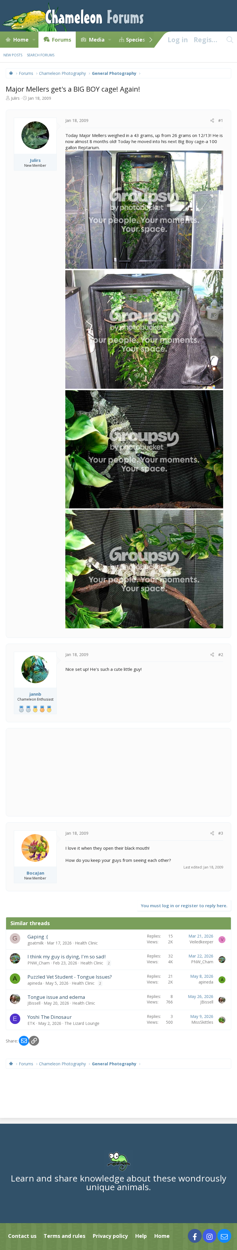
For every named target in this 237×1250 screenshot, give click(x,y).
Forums (61, 39)
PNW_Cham (38, 963)
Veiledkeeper (201, 942)
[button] (33, 40)
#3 (220, 833)
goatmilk (35, 943)
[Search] (230, 40)
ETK (31, 1023)
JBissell (33, 1003)
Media (97, 39)
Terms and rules (64, 1235)
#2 (220, 654)
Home (21, 39)
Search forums (40, 55)
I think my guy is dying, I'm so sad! (66, 956)
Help (141, 1235)
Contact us (22, 1235)
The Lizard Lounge (81, 1023)
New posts (12, 55)
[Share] (212, 120)
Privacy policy (110, 1235)
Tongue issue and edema (56, 997)
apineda (34, 983)
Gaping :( (37, 936)
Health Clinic (86, 943)
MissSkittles (202, 1022)
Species (135, 39)
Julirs (15, 98)
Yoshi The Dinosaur (49, 1017)
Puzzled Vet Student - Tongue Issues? (69, 976)
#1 (220, 120)
